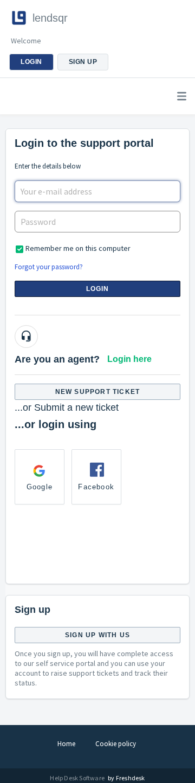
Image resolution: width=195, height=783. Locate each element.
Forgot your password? (49, 266)
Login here (129, 359)
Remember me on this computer (78, 248)
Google (40, 487)
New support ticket (97, 392)
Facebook (96, 487)
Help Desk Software (78, 778)
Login (97, 289)
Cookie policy (115, 743)
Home (66, 743)
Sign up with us (97, 635)
